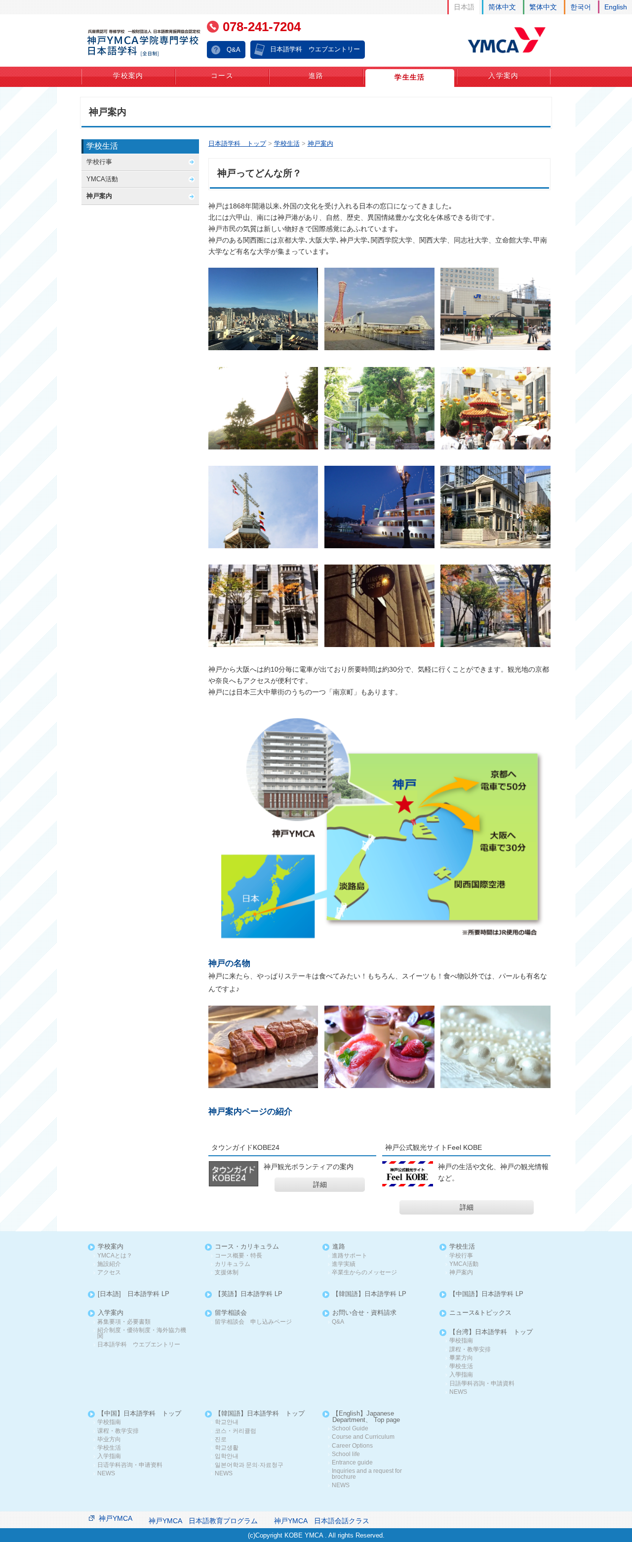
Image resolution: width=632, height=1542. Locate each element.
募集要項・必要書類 (124, 1322)
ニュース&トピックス (480, 1313)
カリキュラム (232, 1264)
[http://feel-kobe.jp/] (407, 1173)
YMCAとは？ (114, 1255)
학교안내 (226, 1422)
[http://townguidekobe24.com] (233, 1173)
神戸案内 (99, 196)
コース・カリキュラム (247, 1247)
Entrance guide (352, 1462)
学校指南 (109, 1422)
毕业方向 (109, 1439)
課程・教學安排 (470, 1349)
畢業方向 (461, 1358)
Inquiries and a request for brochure (367, 1474)
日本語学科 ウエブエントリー (315, 49)
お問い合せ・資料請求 (364, 1313)
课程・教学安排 (118, 1431)
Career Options (352, 1446)
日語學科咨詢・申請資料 (481, 1383)
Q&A (233, 49)
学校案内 (128, 76)
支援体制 (226, 1272)
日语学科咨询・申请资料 (129, 1465)
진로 (221, 1439)
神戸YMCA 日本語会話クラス (321, 1521)
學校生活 (461, 1366)
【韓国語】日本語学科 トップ (260, 1414)
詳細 (320, 1184)
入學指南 (461, 1375)
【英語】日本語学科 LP (248, 1294)
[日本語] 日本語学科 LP (133, 1294)
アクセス (109, 1272)
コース (222, 76)
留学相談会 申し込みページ (253, 1322)
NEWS (458, 1392)
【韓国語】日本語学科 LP (369, 1294)
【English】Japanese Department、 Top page (366, 1417)
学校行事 (99, 161)
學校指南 (461, 1340)
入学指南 (109, 1456)
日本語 (464, 7)
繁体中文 (543, 7)
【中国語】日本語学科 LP (486, 1294)
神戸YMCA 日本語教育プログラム (203, 1521)
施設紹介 (109, 1264)
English (615, 7)
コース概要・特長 (238, 1255)
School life (346, 1454)
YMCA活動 (102, 179)
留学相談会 (231, 1313)
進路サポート (349, 1255)
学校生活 (102, 146)
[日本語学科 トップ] (144, 43)
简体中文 (502, 7)
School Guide (350, 1428)
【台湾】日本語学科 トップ (491, 1332)
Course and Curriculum (363, 1437)
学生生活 (410, 77)
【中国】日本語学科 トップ (139, 1414)
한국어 (580, 7)
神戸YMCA (115, 1518)
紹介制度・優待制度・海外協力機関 (141, 1333)
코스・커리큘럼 (235, 1431)
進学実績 (344, 1264)
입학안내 (226, 1456)
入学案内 (503, 76)
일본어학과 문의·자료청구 (249, 1465)
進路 (316, 76)
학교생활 (226, 1448)
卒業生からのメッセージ (364, 1272)
